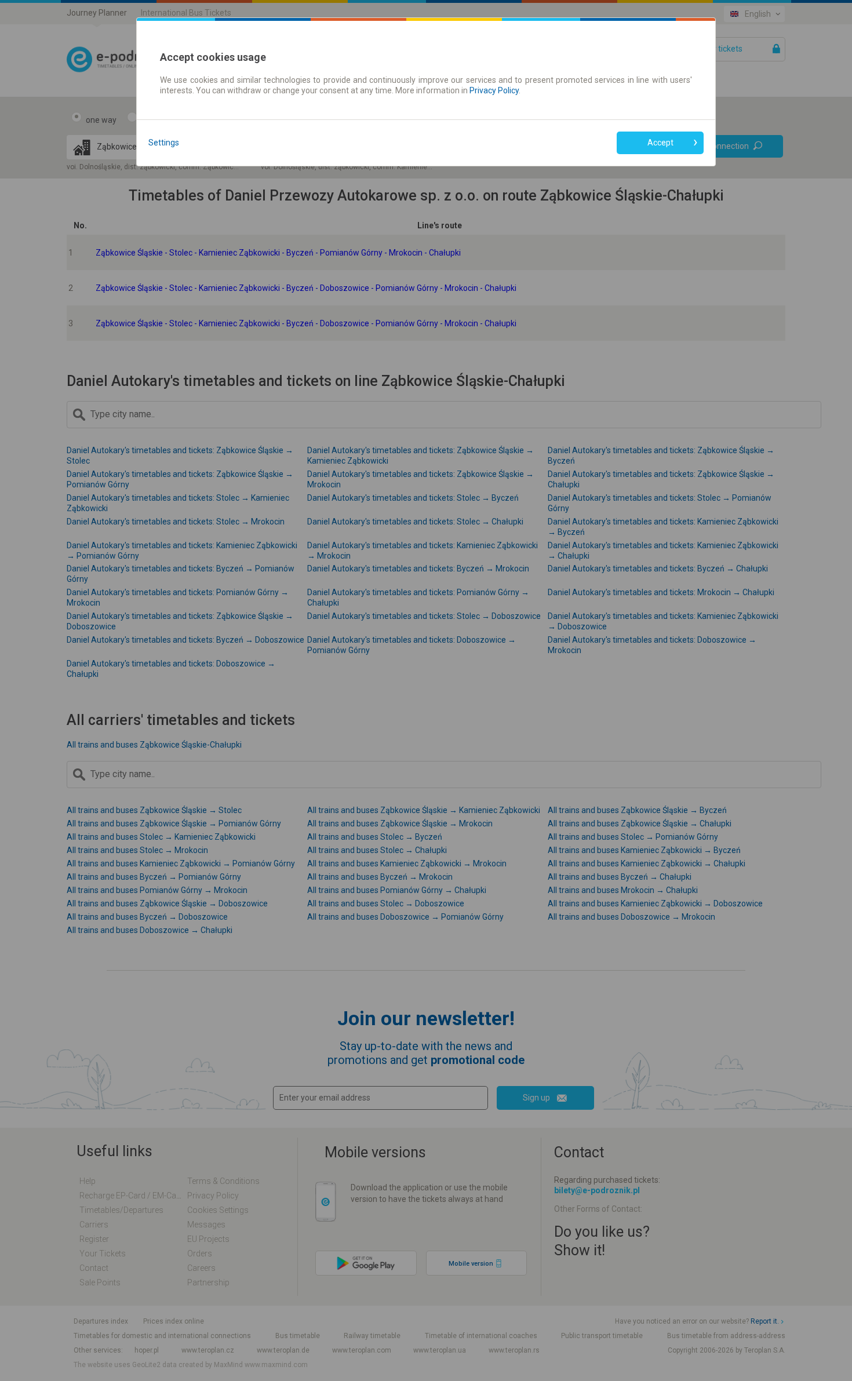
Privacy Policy (494, 90)
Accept (660, 142)
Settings (163, 142)
